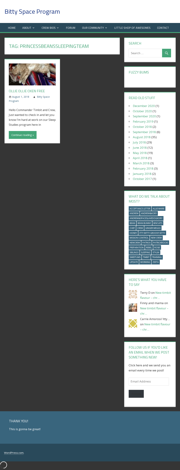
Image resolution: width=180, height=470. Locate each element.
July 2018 (139, 142)
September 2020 (144, 116)
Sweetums (135, 257)
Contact (163, 28)
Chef (132, 228)
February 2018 (143, 168)
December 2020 (144, 106)
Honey (133, 232)
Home (12, 28)
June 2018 (140, 148)
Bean (132, 223)
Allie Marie (158, 208)
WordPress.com (14, 452)
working (145, 262)
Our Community (93, 28)
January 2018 (142, 174)
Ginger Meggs (152, 228)
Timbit (146, 257)
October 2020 (142, 111)
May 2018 (140, 153)
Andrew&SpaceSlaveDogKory (146, 218)
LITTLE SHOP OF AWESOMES (132, 28)
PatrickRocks (160, 242)
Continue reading (21, 135)
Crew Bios (49, 28)
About (26, 28)
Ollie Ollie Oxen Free (27, 91)
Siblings (134, 252)
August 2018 (142, 137)
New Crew (156, 237)
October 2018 (142, 127)
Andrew (134, 213)
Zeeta (156, 262)
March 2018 (141, 163)
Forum (70, 28)
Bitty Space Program (32, 11)
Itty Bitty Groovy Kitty (152, 232)
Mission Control (139, 237)
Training (157, 257)
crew (140, 228)
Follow (136, 394)
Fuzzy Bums (139, 72)
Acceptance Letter (140, 208)
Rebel (149, 247)
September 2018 (144, 132)
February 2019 (143, 121)
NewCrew (135, 242)
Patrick (146, 242)
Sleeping (145, 252)
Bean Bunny (144, 223)
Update (134, 262)
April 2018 (140, 158)
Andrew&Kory (149, 213)
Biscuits (157, 223)
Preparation (137, 247)
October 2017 (142, 179)
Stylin (156, 252)
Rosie (157, 247)
